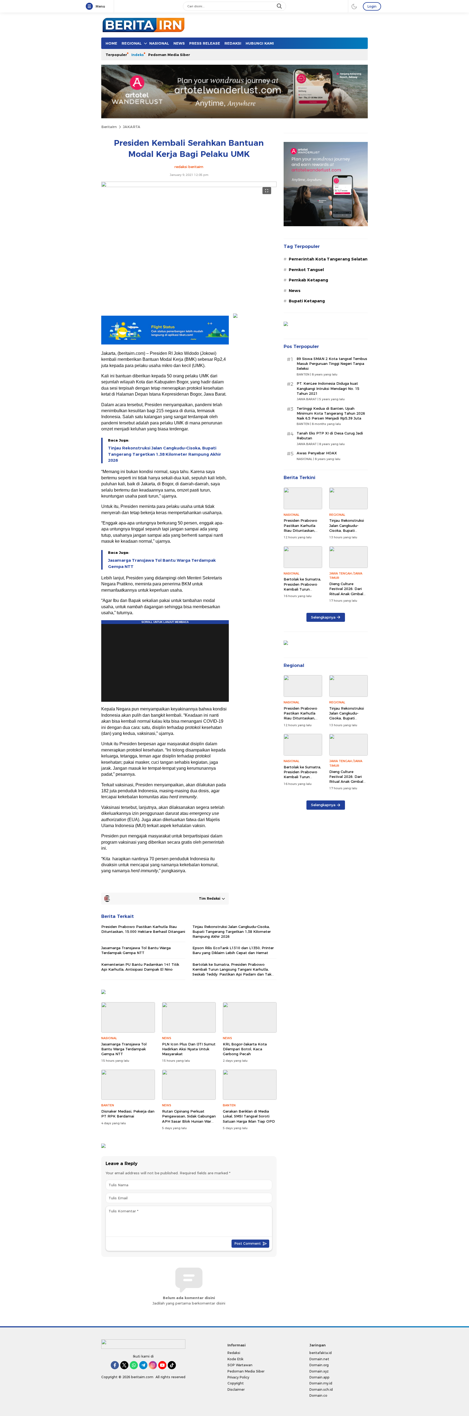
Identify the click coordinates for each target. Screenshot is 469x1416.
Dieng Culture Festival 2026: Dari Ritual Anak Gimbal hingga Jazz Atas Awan (346, 594)
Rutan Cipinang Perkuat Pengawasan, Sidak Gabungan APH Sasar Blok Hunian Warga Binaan (189, 1118)
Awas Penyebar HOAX (317, 453)
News (294, 290)
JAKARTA (131, 127)
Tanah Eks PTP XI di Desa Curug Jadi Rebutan (330, 435)
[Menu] (90, 6)
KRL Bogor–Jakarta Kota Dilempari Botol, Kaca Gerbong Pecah (245, 1049)
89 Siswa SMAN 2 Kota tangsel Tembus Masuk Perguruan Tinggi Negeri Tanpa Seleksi (332, 363)
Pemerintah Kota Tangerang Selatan (328, 259)
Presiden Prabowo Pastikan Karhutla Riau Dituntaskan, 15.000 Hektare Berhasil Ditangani (143, 929)
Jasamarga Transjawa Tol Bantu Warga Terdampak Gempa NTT (162, 563)
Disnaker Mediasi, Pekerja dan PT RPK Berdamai (127, 1113)
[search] (280, 6)
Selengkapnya (323, 617)
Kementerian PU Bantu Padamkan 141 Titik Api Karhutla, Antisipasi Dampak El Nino (140, 966)
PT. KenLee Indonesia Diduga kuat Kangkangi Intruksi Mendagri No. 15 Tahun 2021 (328, 388)
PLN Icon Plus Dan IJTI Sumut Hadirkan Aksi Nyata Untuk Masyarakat (189, 1049)
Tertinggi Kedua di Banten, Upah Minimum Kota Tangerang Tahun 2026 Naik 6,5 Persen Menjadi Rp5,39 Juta (331, 413)
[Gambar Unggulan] (189, 185)
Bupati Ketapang (307, 301)
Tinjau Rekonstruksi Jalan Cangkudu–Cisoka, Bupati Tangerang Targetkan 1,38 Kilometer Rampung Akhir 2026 (164, 454)
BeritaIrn (109, 127)
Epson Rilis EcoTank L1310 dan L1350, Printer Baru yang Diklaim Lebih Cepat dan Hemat (233, 950)
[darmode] (354, 6)
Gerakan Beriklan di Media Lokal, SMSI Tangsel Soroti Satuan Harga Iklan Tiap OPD (249, 1116)
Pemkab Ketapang (308, 280)
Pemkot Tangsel (306, 269)
